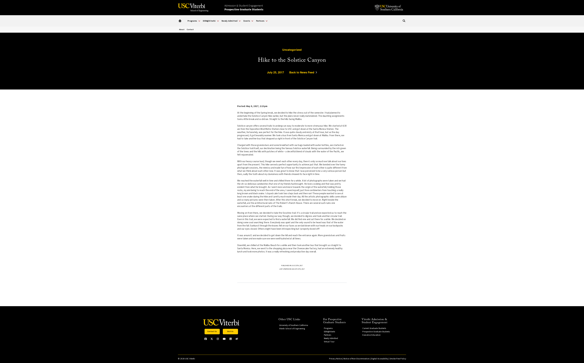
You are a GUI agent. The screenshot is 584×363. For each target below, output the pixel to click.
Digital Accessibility (379, 358)
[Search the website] (404, 21)
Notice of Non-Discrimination (357, 358)
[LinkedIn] (230, 339)
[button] (180, 21)
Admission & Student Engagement (243, 7)
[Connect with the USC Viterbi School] (236, 339)
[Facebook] (205, 339)
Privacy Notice (335, 358)
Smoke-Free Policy (398, 358)
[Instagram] (218, 339)
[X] (211, 339)
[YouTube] (224, 339)
